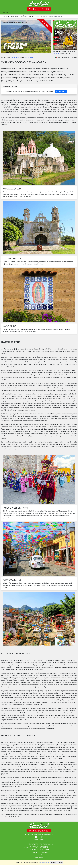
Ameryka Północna (70, 57)
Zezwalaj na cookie (56, 863)
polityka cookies (39, 857)
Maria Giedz (15, 57)
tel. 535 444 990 (34, 849)
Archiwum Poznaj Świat (19, 16)
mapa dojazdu (34, 854)
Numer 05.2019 (34, 16)
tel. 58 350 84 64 (44, 849)
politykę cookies (44, 863)
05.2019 (56, 54)
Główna (6, 16)
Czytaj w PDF (61, 91)
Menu (8, 12)
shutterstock (28, 57)
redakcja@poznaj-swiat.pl (31, 848)
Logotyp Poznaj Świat (45, 854)
